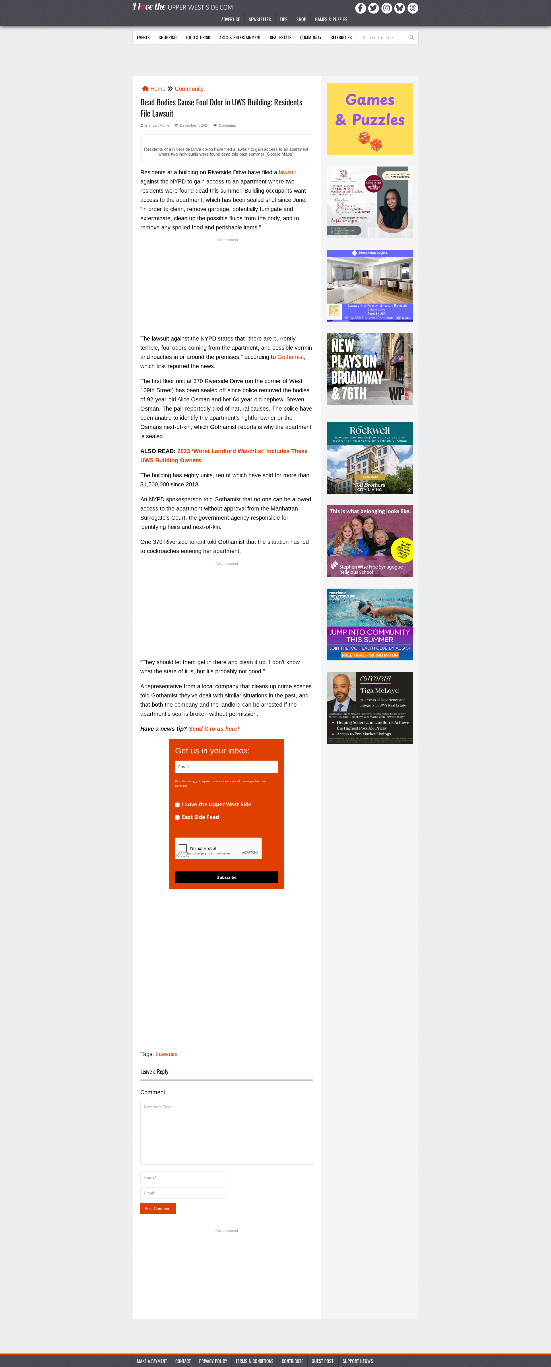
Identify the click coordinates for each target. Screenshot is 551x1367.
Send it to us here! (214, 729)
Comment (152, 1092)
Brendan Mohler (157, 125)
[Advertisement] (275, 61)
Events (143, 37)
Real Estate (280, 37)
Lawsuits (167, 1054)
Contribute (292, 1361)
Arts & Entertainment (240, 37)
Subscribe (226, 877)
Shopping (168, 37)
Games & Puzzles (331, 19)
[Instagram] (387, 7)
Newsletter (260, 19)
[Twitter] (374, 7)
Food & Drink (198, 37)
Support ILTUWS (358, 1361)
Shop (301, 19)
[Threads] (413, 7)
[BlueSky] (400, 7)
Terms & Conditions (254, 1361)
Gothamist (291, 357)
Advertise (230, 19)
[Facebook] (361, 7)
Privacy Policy (213, 1361)
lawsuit (287, 172)
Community (311, 37)
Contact (183, 1361)
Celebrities (341, 37)
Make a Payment (152, 1361)
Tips (284, 19)
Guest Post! (323, 1361)
